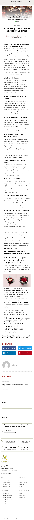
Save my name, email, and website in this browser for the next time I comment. (16, 425)
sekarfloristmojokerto (8, 499)
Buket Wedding (23, 482)
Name (4, 402)
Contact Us (22, 497)
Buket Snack (22, 486)
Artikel (17, 25)
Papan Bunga (6, 480)
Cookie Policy (14, 518)
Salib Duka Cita (6, 486)
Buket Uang (22, 484)
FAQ (20, 493)
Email (4, 410)
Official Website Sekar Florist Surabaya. (16, 245)
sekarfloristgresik (7, 497)
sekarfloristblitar (7, 501)
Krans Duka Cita (7, 484)
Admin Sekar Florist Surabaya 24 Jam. (15, 241)
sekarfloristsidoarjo (7, 495)
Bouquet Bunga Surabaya (16, 336)
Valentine (24, 337)
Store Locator (22, 495)
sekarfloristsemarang (8, 503)
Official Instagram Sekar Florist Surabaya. (16, 243)
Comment (5, 389)
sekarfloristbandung (7, 505)
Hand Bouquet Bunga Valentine (16, 337)
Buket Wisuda (22, 480)
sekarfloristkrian (6, 493)
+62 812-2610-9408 (16, 470)
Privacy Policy (4, 518)
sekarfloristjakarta (7, 508)
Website (4, 417)
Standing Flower (7, 482)
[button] (3, 2)
